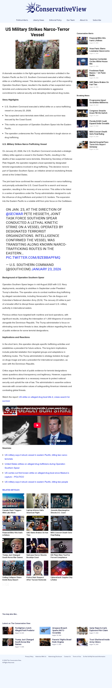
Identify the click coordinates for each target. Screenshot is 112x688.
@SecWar (14, 214)
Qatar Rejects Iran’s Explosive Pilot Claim (98, 629)
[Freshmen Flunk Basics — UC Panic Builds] (82, 73)
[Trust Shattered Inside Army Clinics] (82, 642)
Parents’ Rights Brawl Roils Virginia (61, 640)
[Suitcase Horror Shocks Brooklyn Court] (37, 545)
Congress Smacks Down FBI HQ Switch (98, 112)
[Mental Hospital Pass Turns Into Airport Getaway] (82, 145)
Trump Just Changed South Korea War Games (24, 641)
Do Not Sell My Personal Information (94, 656)
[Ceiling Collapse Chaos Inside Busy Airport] (13, 568)
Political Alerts (22, 20)
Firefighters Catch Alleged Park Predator (25, 629)
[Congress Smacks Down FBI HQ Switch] (82, 113)
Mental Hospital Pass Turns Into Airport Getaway (98, 144)
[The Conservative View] (56, 8)
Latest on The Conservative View (16, 623)
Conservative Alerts (85, 33)
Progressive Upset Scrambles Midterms (98, 101)
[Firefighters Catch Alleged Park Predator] (7, 630)
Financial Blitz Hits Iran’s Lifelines (97, 39)
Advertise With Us (40, 656)
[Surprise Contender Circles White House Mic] (82, 61)
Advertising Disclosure (55, 656)
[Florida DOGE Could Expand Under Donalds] (82, 124)
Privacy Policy (29, 656)
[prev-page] (3, 584)
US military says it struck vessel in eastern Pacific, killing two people (36, 481)
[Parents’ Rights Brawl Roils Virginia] (45, 642)
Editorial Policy (55, 20)
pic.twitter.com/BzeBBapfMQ (33, 257)
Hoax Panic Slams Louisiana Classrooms (99, 49)
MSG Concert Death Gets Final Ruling (98, 133)
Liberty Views (38, 20)
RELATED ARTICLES (10, 490)
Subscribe (97, 20)
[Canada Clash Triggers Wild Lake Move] (13, 500)
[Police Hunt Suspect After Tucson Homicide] (37, 568)
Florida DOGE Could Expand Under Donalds (99, 122)
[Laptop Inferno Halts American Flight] (37, 500)
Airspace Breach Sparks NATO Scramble (59, 630)
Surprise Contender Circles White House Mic (98, 61)
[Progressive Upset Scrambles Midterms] (82, 103)
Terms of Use (77, 656)
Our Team (71, 20)
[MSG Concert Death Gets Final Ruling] (61, 523)
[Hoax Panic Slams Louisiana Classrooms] (82, 51)
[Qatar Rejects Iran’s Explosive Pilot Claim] (82, 630)
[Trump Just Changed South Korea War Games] (13, 545)
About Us (84, 20)
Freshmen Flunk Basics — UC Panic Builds (97, 72)
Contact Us (67, 656)
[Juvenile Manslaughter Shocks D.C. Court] (61, 500)
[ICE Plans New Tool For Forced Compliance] (61, 545)
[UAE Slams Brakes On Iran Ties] (37, 523)
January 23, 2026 (46, 269)
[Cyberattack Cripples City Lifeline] (61, 568)
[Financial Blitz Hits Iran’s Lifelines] (13, 523)
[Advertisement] (56, 603)
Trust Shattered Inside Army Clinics (99, 640)
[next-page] (7, 584)
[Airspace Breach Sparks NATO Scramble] (45, 630)
